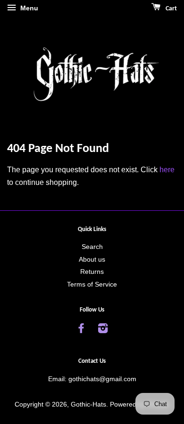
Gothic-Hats (88, 404)
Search (92, 246)
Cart (170, 8)
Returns (92, 271)
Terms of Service (92, 284)
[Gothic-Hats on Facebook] (81, 330)
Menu (28, 8)
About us (92, 259)
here (167, 170)
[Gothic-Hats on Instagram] (103, 330)
